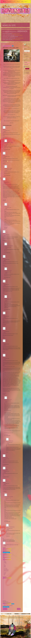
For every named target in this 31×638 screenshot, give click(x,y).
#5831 (6, 208)
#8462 (8, 529)
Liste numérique (6, 569)
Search (26, 1)
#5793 (5, 183)
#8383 (5, 472)
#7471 (5, 459)
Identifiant (4, 547)
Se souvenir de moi (26, 66)
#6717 (6, 300)
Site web (4, 558)
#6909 (5, 317)
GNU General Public (21, 617)
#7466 (8, 443)
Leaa (11, 399)
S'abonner (27, 56)
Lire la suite (4, 199)
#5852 (5, 260)
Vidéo (5, 566)
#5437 (5, 131)
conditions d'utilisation (9, 605)
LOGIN (22, 1)
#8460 (5, 484)
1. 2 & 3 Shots (9, 1)
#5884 (6, 248)
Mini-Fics (18, 1)
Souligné (5, 562)
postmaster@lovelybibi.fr (6, 87)
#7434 (5, 359)
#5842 (5, 235)
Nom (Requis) (4, 553)
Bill (10, 298)
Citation (5, 572)
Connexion (27, 68)
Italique (5, 561)
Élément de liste (6, 570)
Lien (4, 564)
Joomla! (8, 617)
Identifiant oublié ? (26, 72)
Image (5, 565)
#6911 (5, 332)
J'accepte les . (8, 605)
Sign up (13, 544)
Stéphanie (11, 142)
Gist (4, 574)
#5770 (5, 157)
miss (11, 270)
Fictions (14, 1)
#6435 (6, 170)
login (15, 544)
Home (5, 1)
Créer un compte (26, 73)
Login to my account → (6, 552)
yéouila (11, 168)
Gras (4, 560)
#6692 (5, 285)
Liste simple (5, 568)
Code (4, 573)
